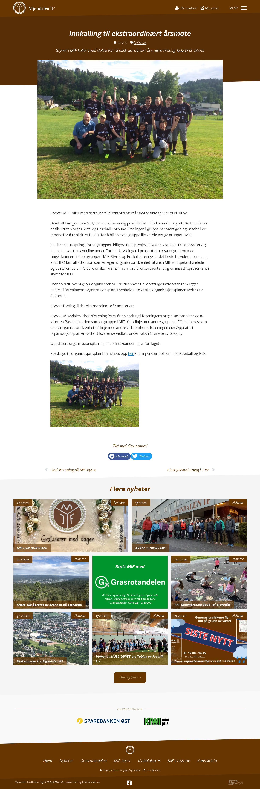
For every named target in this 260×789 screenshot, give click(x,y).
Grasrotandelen (93, 760)
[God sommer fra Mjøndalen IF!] (51, 638)
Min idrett (212, 7)
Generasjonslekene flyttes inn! (198, 661)
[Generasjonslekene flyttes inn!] (209, 638)
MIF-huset (122, 760)
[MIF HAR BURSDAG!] (70, 525)
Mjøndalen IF (41, 9)
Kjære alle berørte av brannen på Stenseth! (49, 604)
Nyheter (140, 42)
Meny (233, 7)
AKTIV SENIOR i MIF (150, 548)
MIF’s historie (179, 760)
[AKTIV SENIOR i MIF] (189, 525)
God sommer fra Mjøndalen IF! (40, 661)
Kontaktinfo (207, 760)
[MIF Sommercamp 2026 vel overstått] (209, 582)
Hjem (47, 760)
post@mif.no (153, 770)
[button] (119, 456)
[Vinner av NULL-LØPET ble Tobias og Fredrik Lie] (130, 638)
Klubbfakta (147, 760)
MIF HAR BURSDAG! (32, 548)
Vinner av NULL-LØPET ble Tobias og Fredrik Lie (129, 658)
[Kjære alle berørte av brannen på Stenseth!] (51, 582)
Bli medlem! (189, 7)
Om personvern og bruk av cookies (80, 782)
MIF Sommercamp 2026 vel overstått (202, 604)
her (131, 353)
